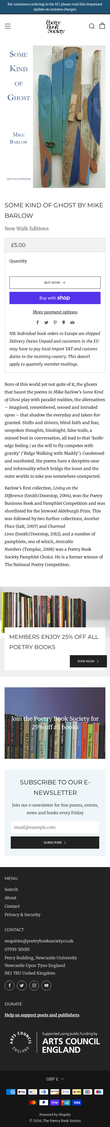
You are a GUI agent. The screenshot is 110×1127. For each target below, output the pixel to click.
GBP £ (52, 1079)
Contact (12, 906)
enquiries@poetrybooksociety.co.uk (39, 940)
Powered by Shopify (55, 1114)
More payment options (55, 312)
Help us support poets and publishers (42, 1014)
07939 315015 (17, 949)
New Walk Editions (27, 228)
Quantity (18, 260)
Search (11, 889)
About (10, 897)
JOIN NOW (86, 661)
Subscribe (53, 842)
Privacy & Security (22, 914)
